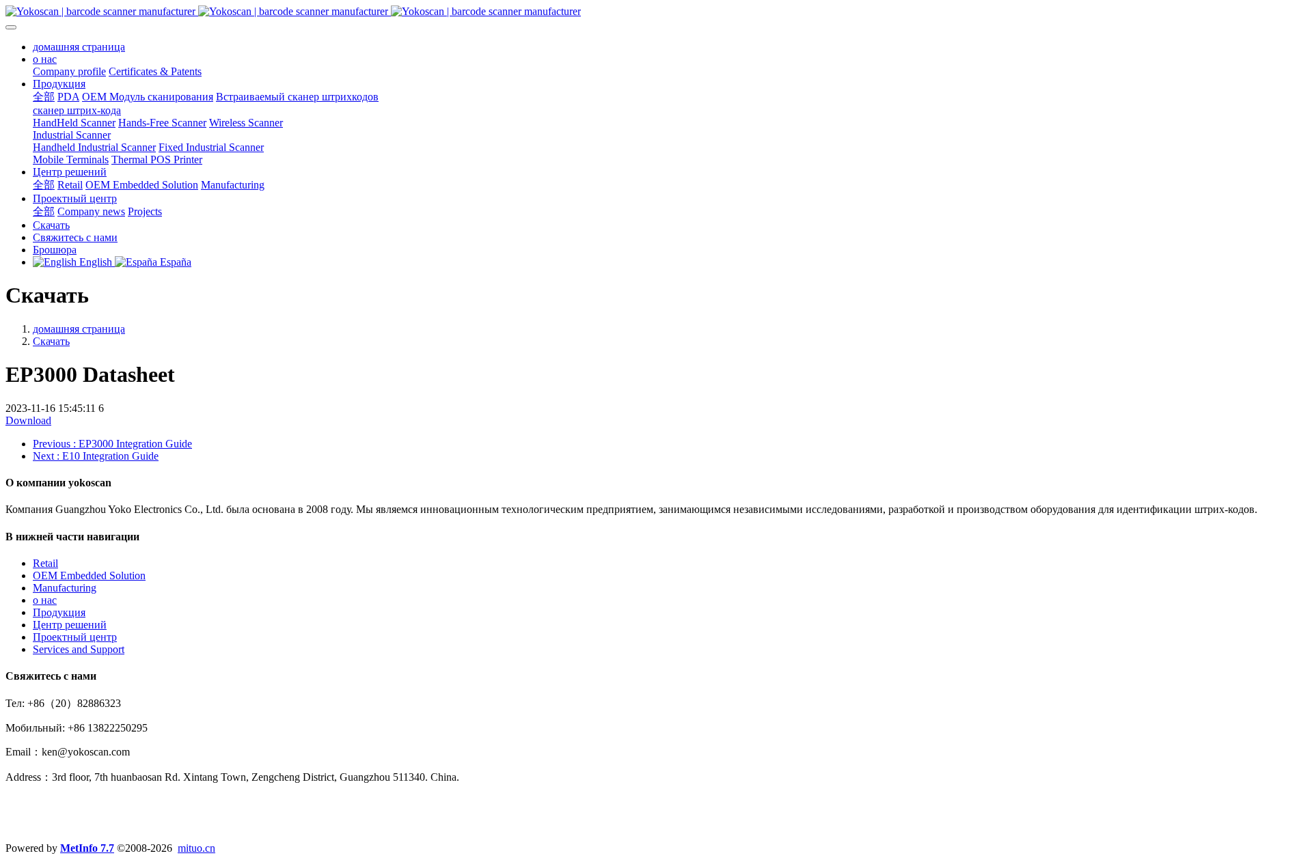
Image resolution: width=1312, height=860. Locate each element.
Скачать (51, 341)
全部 (44, 96)
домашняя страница (79, 47)
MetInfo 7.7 (87, 848)
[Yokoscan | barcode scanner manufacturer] (656, 11)
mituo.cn (196, 848)
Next (96, 456)
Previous (112, 443)
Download (28, 420)
